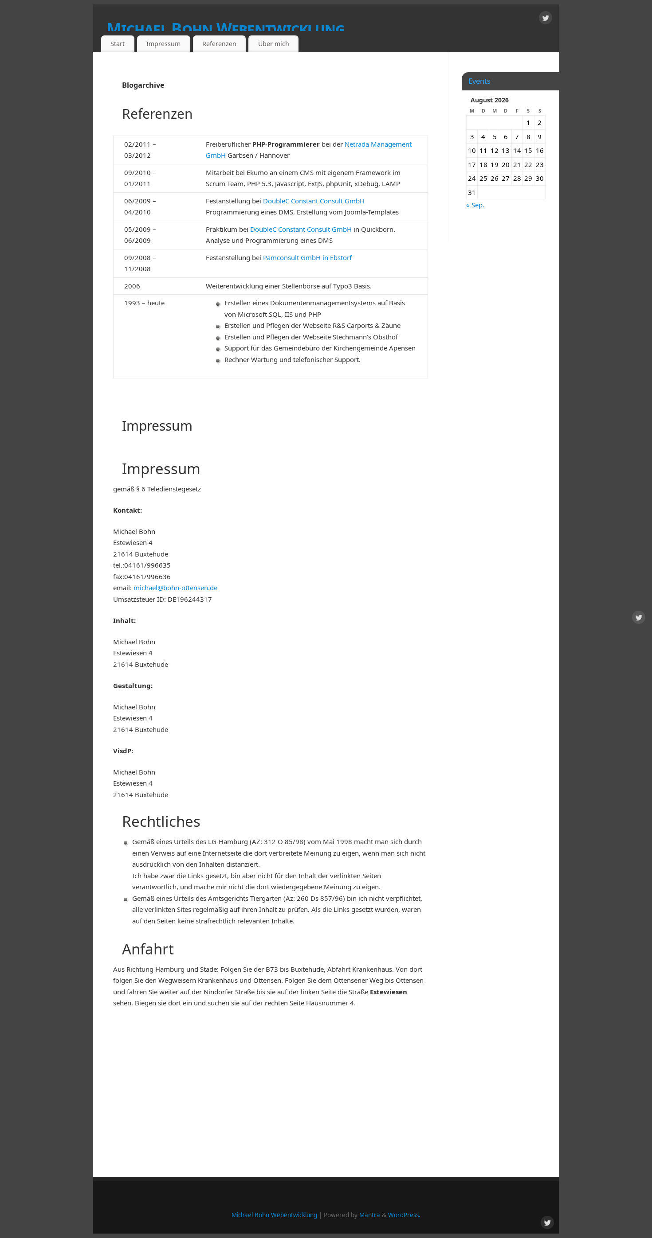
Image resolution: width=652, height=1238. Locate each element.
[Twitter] (545, 19)
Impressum (163, 43)
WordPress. (404, 1215)
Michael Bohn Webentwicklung (225, 28)
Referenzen (219, 43)
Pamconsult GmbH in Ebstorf (307, 257)
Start (117, 43)
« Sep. (475, 204)
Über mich (273, 43)
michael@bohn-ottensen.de (174, 587)
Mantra (369, 1215)
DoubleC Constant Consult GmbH (314, 200)
